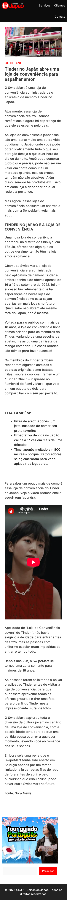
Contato (60, 16)
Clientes (59, 5)
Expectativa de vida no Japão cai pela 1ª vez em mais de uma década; (38, 440)
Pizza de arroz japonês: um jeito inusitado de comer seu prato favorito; (35, 425)
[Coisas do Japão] (13, 5)
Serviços (44, 5)
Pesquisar (48, 870)
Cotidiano (14, 63)
